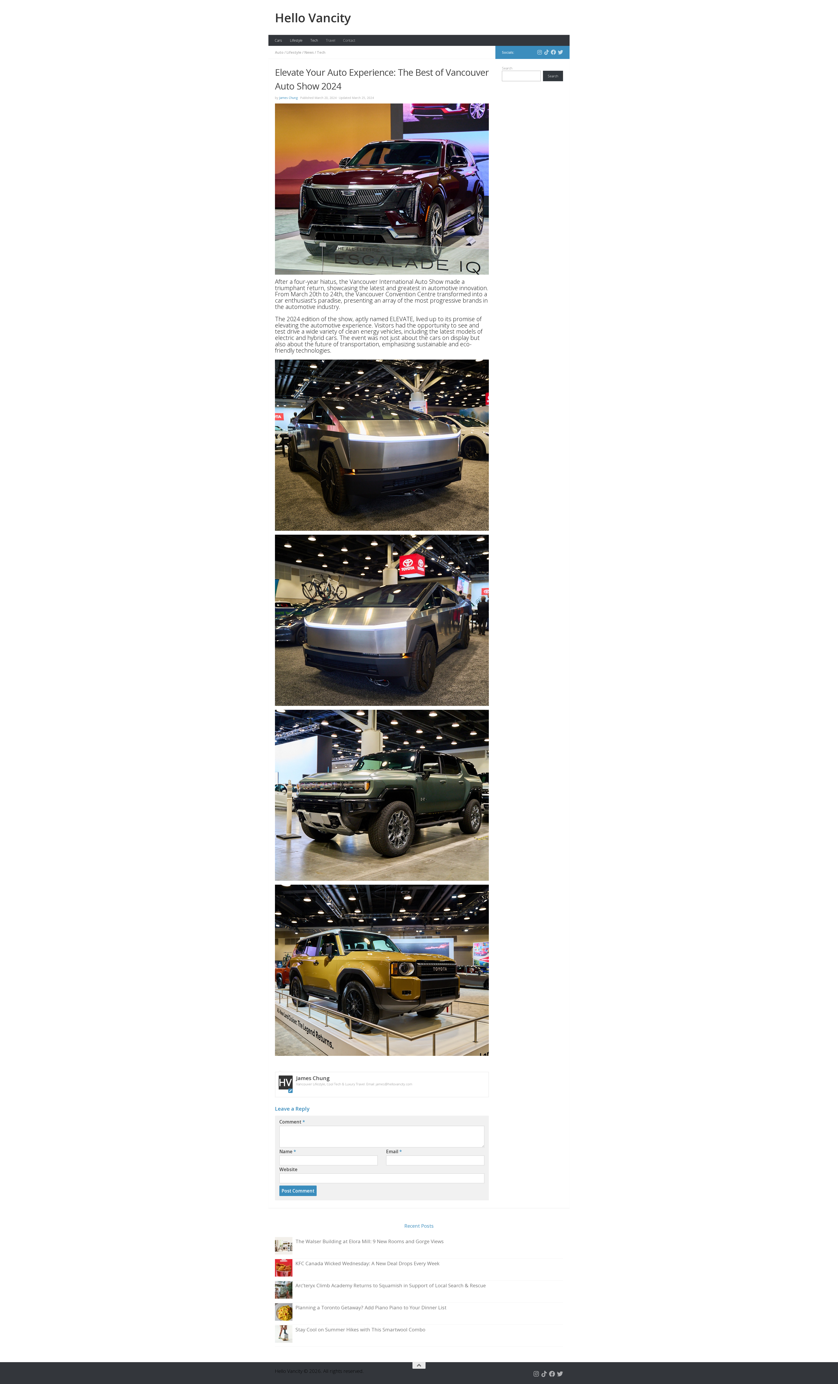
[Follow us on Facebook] (553, 52)
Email (394, 1151)
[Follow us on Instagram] (539, 52)
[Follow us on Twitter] (560, 52)
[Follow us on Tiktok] (546, 52)
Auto (279, 52)
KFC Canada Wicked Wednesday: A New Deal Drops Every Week (367, 1263)
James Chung (288, 98)
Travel (330, 40)
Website (288, 1169)
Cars (278, 40)
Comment (292, 1122)
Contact (349, 40)
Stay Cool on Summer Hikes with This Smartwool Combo (360, 1329)
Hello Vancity (313, 17)
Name (287, 1151)
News (309, 52)
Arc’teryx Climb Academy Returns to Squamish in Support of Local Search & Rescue (390, 1285)
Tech (314, 40)
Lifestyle (296, 40)
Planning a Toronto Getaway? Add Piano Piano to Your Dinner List (370, 1307)
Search (507, 68)
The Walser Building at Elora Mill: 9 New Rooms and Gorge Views (369, 1241)
